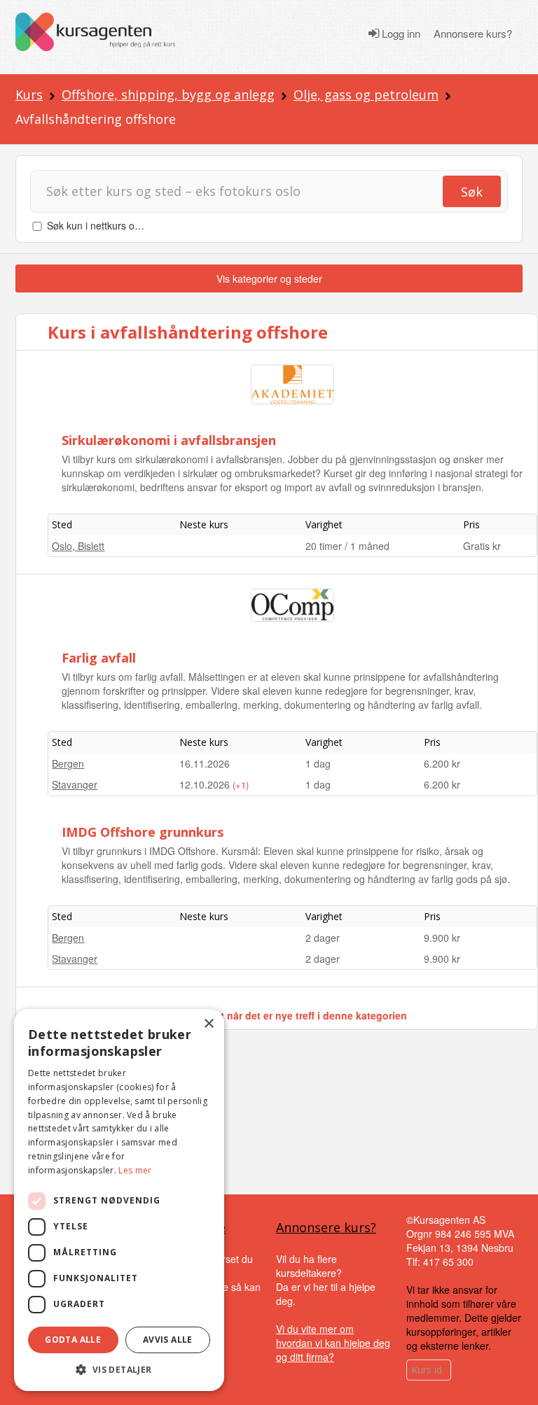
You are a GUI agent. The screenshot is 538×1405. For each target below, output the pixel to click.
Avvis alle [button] (168, 1340)
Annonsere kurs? (473, 34)
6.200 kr (442, 763)
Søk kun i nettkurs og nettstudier (118, 225)
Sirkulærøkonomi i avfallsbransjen (169, 440)
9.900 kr (442, 938)
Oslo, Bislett (78, 546)
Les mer (134, 1170)
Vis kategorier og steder (269, 278)
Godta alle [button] (73, 1340)
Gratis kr (482, 546)
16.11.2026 (204, 763)
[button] (119, 1369)
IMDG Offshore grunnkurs (142, 832)
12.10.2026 (206, 784)
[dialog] (119, 1200)
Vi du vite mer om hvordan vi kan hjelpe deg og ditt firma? (333, 1343)
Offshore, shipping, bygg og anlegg (168, 94)
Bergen (68, 763)
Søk (472, 191)
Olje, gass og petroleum (366, 94)
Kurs (29, 94)
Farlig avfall (99, 657)
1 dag (318, 763)
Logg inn (399, 34)
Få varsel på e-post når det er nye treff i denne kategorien (269, 1015)
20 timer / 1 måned (347, 546)
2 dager (322, 938)
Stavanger (74, 784)
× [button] (208, 1024)
